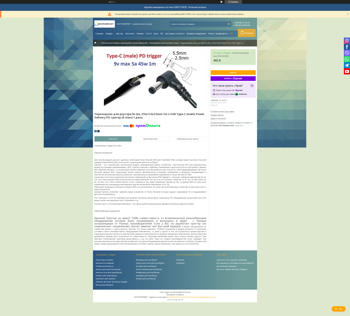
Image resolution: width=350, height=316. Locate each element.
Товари (108, 33)
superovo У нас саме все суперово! (232, 260)
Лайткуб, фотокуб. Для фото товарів (111, 281)
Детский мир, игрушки (226, 266)
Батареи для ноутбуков (146, 266)
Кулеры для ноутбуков (146, 278)
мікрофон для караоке (106, 278)
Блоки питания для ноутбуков (149, 269)
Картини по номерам (105, 263)
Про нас (119, 33)
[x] (98, 131)
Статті (149, 33)
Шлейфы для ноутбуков (146, 275)
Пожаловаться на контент (178, 297)
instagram (180, 263)
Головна (99, 33)
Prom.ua (187, 292)
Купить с (228, 78)
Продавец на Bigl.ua (175, 294)
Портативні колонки (104, 260)
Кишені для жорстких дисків (108, 269)
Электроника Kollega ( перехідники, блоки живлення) (124, 43)
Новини (140, 33)
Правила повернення (196, 33)
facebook (180, 260)
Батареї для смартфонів (106, 275)
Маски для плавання (104, 285)
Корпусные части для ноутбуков (150, 263)
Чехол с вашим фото (218, 33)
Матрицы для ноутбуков (146, 260)
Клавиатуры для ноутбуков (147, 272)
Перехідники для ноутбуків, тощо (164, 43)
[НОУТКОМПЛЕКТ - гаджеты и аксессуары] (104, 24)
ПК (161, 33)
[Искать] (228, 24)
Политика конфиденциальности (203, 297)
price (156, 33)
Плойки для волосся (104, 266)
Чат (340, 309)
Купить (233, 72)
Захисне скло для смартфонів (109, 272)
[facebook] (95, 131)
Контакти (130, 33)
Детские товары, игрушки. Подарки (232, 269)
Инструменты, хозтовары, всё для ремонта (235, 263)
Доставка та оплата (174, 33)
